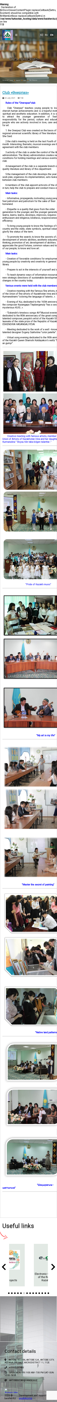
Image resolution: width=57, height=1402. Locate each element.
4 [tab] (18, 1293)
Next (53, 1267)
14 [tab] (48, 1293)
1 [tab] (9, 1293)
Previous (4, 1267)
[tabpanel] (28, 1265)
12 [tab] (42, 1293)
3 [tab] (15, 1293)
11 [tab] (39, 1293)
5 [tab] (21, 1293)
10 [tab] (36, 1293)
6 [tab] (24, 1293)
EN (51, 35)
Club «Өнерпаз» (15, 92)
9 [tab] (33, 1293)
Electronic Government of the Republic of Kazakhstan (28, 1277)
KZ (41, 35)
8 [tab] (30, 1293)
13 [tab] (45, 1293)
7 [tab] (27, 1293)
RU (46, 35)
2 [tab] (12, 1293)
